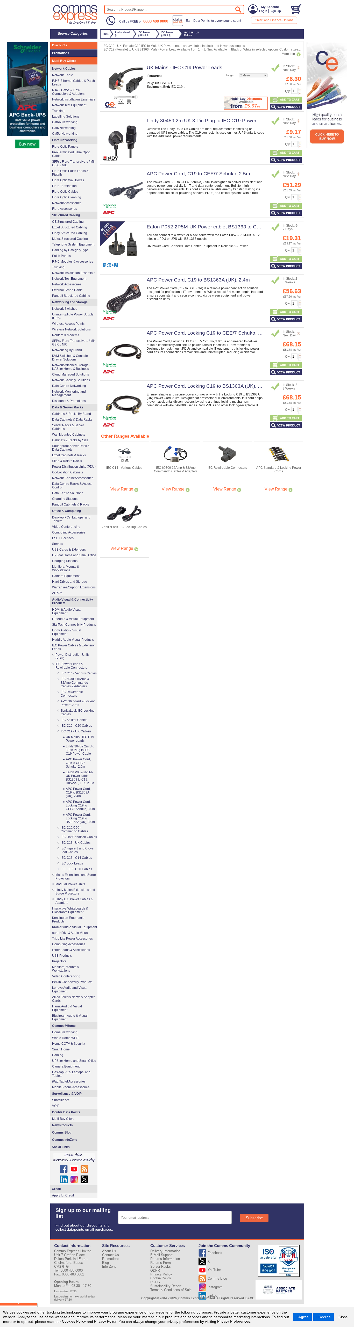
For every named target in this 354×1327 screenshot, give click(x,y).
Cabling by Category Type (70, 250)
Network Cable (62, 75)
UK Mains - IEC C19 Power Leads (184, 67)
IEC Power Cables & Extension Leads (74, 647)
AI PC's (57, 593)
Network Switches (64, 309)
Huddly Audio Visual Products (73, 639)
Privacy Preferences (233, 1321)
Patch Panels (61, 256)
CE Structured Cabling (68, 221)
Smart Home (61, 1049)
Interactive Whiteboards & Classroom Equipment (70, 910)
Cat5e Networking (64, 133)
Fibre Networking (64, 140)
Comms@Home (64, 1026)
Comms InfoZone (64, 1140)
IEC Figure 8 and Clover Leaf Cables (78, 850)
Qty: (288, 91)
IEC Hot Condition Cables (79, 837)
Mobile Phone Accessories (70, 1087)
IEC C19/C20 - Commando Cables (74, 829)
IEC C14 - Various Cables (79, 673)
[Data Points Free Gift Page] (208, 25)
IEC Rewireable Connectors (72, 693)
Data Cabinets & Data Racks (72, 419)
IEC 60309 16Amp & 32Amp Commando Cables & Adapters (75, 682)
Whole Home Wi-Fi (65, 1038)
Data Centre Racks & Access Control (72, 485)
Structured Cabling (66, 215)
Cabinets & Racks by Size (70, 440)
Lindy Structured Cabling (69, 233)
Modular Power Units (70, 884)
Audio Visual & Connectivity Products (72, 601)
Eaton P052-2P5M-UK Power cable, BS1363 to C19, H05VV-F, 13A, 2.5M (228, 226)
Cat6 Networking (64, 128)
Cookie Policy (160, 1278)
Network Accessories (66, 203)
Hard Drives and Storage (69, 581)
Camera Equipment (66, 576)
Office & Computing (66, 511)
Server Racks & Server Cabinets (68, 427)
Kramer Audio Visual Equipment (74, 927)
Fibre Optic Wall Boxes (68, 180)
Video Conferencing (66, 527)
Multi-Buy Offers (64, 61)
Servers (57, 544)
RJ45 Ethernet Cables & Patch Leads (73, 82)
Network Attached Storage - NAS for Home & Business (71, 367)
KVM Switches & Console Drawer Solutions (70, 357)
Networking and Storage (70, 302)
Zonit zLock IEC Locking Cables (78, 712)
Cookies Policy (74, 1321)
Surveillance (61, 1100)
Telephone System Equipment (73, 244)
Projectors (59, 961)
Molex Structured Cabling (70, 239)
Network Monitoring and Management (69, 393)
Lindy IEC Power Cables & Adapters (74, 901)
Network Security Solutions (71, 380)
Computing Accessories (68, 532)
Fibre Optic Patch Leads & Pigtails (70, 172)
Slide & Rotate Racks (67, 461)
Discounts (59, 45)
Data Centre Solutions (67, 493)
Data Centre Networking (69, 386)
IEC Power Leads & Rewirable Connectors (71, 665)
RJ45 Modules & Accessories (72, 261)
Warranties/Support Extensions (74, 587)
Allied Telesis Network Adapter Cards (73, 999)
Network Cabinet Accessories (72, 478)
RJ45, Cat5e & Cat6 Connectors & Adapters (68, 92)
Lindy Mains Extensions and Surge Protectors (75, 891)
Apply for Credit (63, 1195)
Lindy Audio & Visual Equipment (66, 632)
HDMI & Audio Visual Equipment (66, 611)
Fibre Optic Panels (65, 146)
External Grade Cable (67, 290)
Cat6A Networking (64, 122)
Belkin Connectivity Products (72, 982)
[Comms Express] (75, 23)
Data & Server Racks (67, 407)
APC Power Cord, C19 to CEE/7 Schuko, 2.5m (198, 173)
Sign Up (275, 11)
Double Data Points (66, 1112)
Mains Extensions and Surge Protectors (75, 876)
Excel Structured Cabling (69, 227)
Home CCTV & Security (68, 1043)
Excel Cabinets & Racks (69, 455)
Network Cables (64, 68)
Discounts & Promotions (69, 401)
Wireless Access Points (68, 324)
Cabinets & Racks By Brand (71, 414)
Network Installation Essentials (73, 99)
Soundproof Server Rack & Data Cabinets (71, 447)
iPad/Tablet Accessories (69, 1081)
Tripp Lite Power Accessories (72, 938)
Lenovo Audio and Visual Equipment (69, 989)
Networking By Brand (67, 350)
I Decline (323, 1317)
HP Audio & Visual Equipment (73, 619)
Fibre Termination (64, 186)
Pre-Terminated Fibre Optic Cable (71, 154)
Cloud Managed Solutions (70, 374)
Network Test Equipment (69, 105)
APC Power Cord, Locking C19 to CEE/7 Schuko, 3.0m (208, 333)
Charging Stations (64, 499)
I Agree (302, 1317)
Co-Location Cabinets (67, 472)
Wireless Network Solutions (71, 329)
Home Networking (64, 1032)
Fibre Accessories (64, 209)
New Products (62, 1125)
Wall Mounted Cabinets (68, 434)
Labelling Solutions (65, 116)
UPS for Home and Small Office (74, 555)
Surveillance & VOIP (67, 1093)
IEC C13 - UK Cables (75, 843)
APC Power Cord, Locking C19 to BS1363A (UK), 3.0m (208, 386)
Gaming (57, 1055)
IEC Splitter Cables (74, 720)
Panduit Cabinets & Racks (70, 504)
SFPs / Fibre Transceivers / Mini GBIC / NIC (74, 163)
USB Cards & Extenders (69, 549)
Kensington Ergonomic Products (68, 919)
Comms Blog (61, 1132)
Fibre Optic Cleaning (66, 197)
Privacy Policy (105, 1321)
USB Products (62, 955)
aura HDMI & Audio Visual (70, 933)
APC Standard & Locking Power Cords (78, 703)
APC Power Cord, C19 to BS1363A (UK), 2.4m (198, 280)
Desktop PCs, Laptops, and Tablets (71, 519)
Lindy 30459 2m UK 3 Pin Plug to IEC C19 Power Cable (209, 120)
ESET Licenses (63, 538)
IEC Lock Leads (72, 863)
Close (343, 1317)
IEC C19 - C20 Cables (76, 725)
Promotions (60, 53)
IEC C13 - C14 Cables (76, 858)
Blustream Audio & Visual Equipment (70, 1017)
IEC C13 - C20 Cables (76, 869)
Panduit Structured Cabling (71, 296)
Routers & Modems (65, 335)
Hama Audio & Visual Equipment (67, 1008)
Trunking (58, 111)
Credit (56, 1189)
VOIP (55, 1106)
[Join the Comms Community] (73, 1157)
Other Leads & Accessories (71, 950)
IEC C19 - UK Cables (76, 731)
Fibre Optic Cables (65, 191)
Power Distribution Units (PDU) (74, 466)
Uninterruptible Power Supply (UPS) (73, 316)
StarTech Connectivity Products (74, 624)
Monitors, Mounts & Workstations (65, 568)
